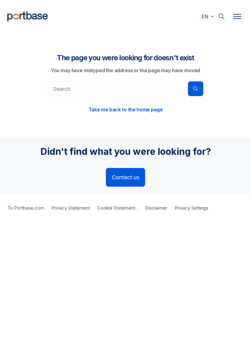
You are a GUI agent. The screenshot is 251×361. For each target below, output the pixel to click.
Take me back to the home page (125, 109)
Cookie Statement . (117, 208)
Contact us (125, 177)
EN (205, 16)
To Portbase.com (25, 208)
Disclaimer (156, 208)
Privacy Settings (191, 208)
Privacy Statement (70, 208)
